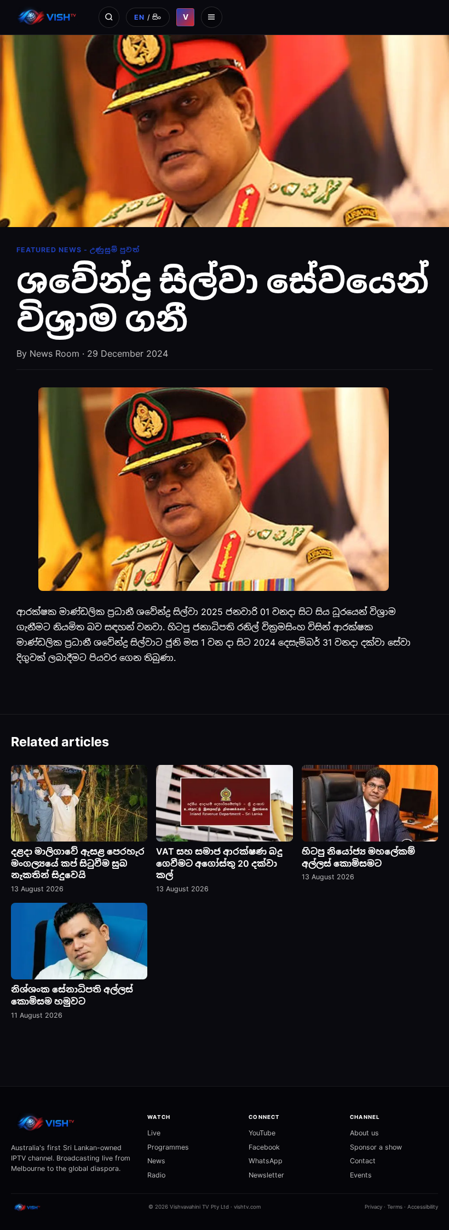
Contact (363, 1161)
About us (364, 1133)
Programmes (168, 1147)
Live (153, 1133)
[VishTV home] (48, 17)
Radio (156, 1175)
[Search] (109, 17)
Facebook (264, 1147)
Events (361, 1175)
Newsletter (266, 1175)
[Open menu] (211, 17)
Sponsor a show (376, 1147)
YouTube (262, 1133)
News (156, 1161)
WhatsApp (266, 1161)
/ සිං (148, 17)
